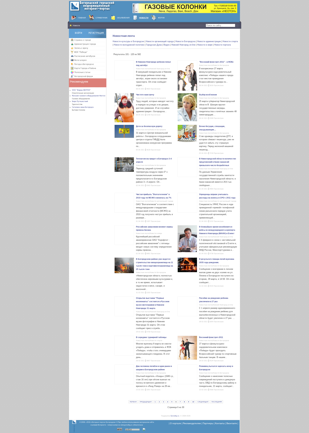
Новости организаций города (160, 41)
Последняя (216, 402)
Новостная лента (124, 36)
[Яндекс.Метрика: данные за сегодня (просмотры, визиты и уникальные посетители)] (148, 429)
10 (193, 402)
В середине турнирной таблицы (151, 337)
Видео (167, 45)
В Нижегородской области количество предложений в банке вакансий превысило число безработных (217, 162)
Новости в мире (204, 45)
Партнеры (208, 423)
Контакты (220, 423)
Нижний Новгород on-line (183, 45)
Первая (133, 402)
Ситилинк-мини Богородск (83, 107)
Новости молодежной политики (129, 45)
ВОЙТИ (78, 33)
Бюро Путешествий (80, 101)
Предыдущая (145, 402)
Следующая (202, 402)
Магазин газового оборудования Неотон (88, 96)
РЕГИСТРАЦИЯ (96, 33)
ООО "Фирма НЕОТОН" (81, 90)
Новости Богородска (185, 41)
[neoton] (185, 8)
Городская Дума (154, 45)
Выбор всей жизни (208, 95)
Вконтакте (231, 423)
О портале (175, 423)
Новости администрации (209, 41)
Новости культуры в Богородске (128, 41)
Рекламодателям (192, 423)
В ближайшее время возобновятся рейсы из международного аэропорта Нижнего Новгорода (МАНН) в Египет (217, 230)
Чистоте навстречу (145, 95)
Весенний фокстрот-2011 (211, 337)
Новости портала (222, 45)
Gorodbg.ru (175, 416)
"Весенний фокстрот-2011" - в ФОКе (216, 62)
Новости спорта (230, 41)
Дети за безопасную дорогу (149, 126)
